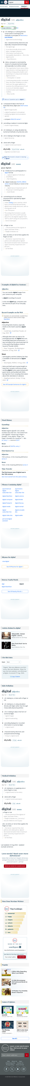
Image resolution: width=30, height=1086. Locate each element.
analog (11, 202)
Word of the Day (15, 944)
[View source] (11, 333)
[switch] (8, 27)
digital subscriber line (7, 511)
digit (17, 440)
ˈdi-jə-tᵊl (10, 23)
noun (18, 164)
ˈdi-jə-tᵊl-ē (15, 149)
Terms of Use (20, 1064)
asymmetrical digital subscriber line (7, 490)
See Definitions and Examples (14, 950)
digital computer (7, 499)
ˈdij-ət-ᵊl (10, 695)
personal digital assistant (7, 520)
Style (3, 662)
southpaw (14, 947)
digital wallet (19, 515)
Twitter (12, 1069)
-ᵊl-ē (13, 740)
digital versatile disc (19, 511)
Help (8, 1061)
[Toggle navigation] (2, 2)
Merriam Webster (5, 1048)
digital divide (19, 499)
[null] (20, 947)
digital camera (19, 496)
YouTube (18, 1069)
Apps (20, 1061)
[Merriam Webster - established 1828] (6, 2)
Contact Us (20, 1063)
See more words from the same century (14, 477)
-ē (13, 803)
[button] (24, 6)
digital (6, 173)
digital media (6, 506)
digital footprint (7, 503)
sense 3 (25, 465)
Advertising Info (10, 1063)
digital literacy (19, 503)
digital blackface (7, 496)
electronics (23, 35)
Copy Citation (16, 676)
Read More (7, 319)
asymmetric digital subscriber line (19, 490)
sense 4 (4, 459)
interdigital (5, 561)
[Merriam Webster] (15, 940)
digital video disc (7, 515)
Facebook (6, 1069)
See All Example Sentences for (14, 384)
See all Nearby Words (14, 591)
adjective (20, 20)
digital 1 (15, 446)
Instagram (23, 1069)
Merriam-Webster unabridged (15, 866)
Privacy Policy (10, 1064)
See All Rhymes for (14, 567)
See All (14, 1038)
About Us (15, 1061)
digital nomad (19, 506)
